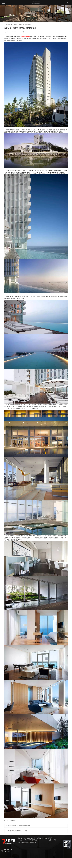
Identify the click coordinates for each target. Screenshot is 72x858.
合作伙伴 (39, 838)
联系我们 (50, 838)
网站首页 (16, 24)
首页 (19, 838)
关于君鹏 (23, 838)
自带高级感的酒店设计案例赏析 (18, 831)
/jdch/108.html (13, 820)
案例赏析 (28, 24)
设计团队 (44, 838)
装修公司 (27, 842)
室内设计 (23, 842)
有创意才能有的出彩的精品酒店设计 (20, 825)
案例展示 (29, 838)
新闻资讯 (22, 24)
